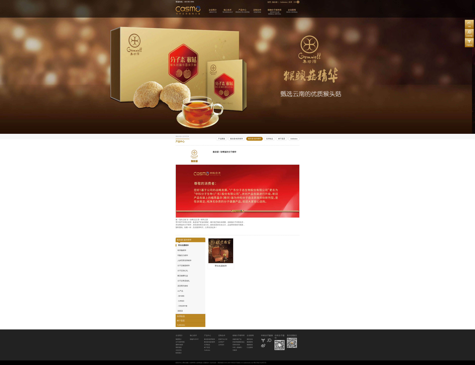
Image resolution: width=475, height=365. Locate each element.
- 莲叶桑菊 (181, 296)
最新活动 (250, 339)
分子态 (188, 11)
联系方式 (179, 363)
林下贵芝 (281, 139)
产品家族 (221, 139)
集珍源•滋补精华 (254, 139)
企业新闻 (292, 11)
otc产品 (180, 291)
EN (295, 2)
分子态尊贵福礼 (184, 281)
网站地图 (186, 363)
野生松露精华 (183, 245)
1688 (469, 24)
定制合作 (257, 11)
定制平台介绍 (222, 339)
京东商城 (469, 33)
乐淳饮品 (269, 139)
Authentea (283, 2)
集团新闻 (250, 342)
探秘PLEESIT (194, 339)
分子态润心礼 (183, 271)
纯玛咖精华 (182, 250)
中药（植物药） (238, 347)
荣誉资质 (179, 347)
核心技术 (228, 11)
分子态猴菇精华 (184, 266)
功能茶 (235, 350)
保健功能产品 (237, 339)
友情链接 (199, 363)
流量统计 (206, 363)
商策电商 (221, 363)
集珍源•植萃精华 (236, 139)
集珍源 (274, 2)
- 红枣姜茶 (181, 301)
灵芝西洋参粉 (183, 286)
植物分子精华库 (275, 12)
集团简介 (179, 339)
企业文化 (179, 350)
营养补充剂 (236, 345)
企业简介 (213, 11)
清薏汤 (180, 311)
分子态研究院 (180, 342)
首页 (269, 2)
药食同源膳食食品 (238, 342)
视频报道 (250, 345)
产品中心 (242, 11)
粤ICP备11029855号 (260, 363)
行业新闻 (250, 347)
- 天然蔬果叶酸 (182, 306)
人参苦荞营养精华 (184, 260)
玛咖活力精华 (183, 255)
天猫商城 (469, 42)
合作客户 (221, 342)
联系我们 (179, 353)
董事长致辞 (179, 345)
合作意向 (221, 345)
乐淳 (290, 2)
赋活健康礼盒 (183, 276)
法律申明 (192, 363)
